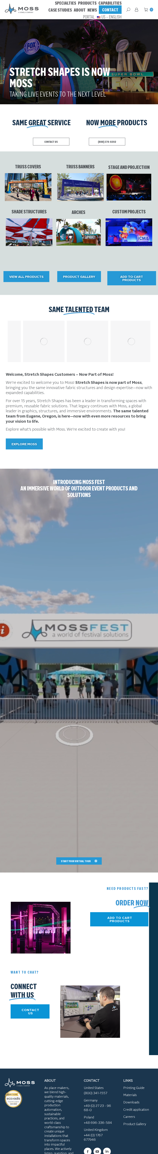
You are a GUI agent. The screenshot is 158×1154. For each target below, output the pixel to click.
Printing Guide (134, 1088)
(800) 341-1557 (95, 1093)
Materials (130, 1095)
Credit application (136, 1109)
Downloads (131, 1102)
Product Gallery (134, 1124)
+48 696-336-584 (98, 1122)
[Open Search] (128, 10)
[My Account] (137, 10)
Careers (129, 1116)
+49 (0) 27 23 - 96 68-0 (97, 1107)
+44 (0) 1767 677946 (93, 1137)
